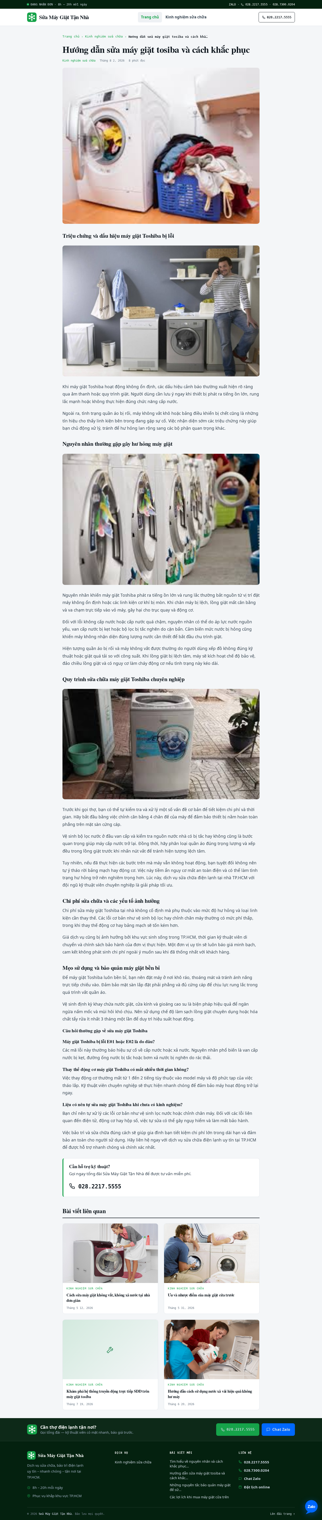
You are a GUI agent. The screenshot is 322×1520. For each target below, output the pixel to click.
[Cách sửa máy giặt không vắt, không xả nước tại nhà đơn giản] (110, 1253)
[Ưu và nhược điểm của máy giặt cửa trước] (211, 1253)
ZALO (232, 4)
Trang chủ (150, 17)
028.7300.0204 (284, 4)
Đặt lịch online (257, 1487)
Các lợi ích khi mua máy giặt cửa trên (199, 1497)
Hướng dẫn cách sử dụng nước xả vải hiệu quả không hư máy (210, 1393)
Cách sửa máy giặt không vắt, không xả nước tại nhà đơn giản (108, 1297)
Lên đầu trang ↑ (282, 1514)
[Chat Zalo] (311, 1507)
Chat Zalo (281, 1429)
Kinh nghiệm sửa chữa (185, 17)
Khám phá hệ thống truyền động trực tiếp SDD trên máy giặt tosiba (107, 1393)
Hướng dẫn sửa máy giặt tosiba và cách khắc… (197, 1475)
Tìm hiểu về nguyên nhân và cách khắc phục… (196, 1463)
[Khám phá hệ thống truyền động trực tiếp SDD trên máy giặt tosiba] (110, 1349)
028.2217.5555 (256, 4)
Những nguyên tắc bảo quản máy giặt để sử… (200, 1487)
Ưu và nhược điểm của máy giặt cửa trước (201, 1295)
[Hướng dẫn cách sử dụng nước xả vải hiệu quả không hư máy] (211, 1349)
